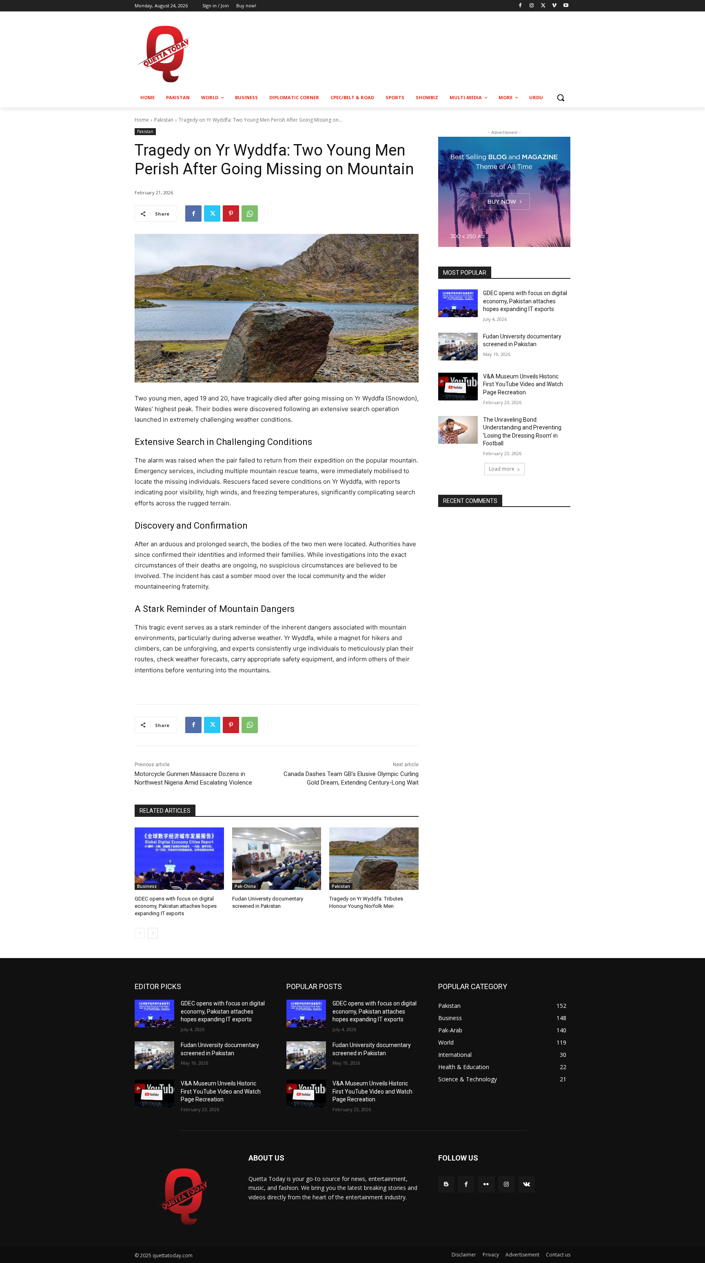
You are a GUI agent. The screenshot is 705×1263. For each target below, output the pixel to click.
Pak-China (245, 886)
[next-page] (153, 933)
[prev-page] (140, 933)
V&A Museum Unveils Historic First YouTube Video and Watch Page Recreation (523, 384)
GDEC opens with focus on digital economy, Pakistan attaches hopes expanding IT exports (176, 906)
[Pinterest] (231, 213)
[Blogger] (446, 1184)
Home (142, 119)
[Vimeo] (554, 6)
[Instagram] (532, 6)
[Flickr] (486, 1184)
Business (147, 886)
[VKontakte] (526, 1184)
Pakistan (163, 119)
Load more (501, 468)
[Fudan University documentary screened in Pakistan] (276, 858)
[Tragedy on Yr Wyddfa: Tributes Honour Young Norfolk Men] (374, 858)
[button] (560, 97)
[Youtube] (565, 6)
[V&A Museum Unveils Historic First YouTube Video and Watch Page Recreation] (458, 386)
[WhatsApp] (250, 213)
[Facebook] (520, 6)
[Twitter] (543, 6)
